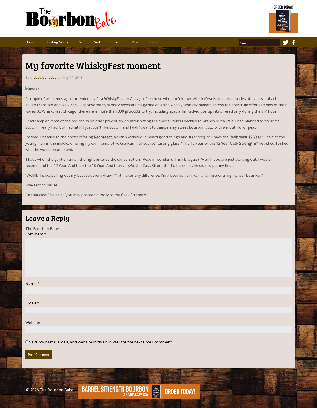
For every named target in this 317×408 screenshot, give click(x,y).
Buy (135, 42)
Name (32, 283)
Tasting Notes (57, 42)
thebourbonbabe (43, 77)
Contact (154, 42)
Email (32, 303)
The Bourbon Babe (56, 389)
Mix (81, 42)
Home (31, 42)
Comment (35, 234)
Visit (97, 42)
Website (32, 322)
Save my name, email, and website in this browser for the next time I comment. (101, 342)
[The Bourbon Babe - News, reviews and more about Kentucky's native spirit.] (72, 18)
